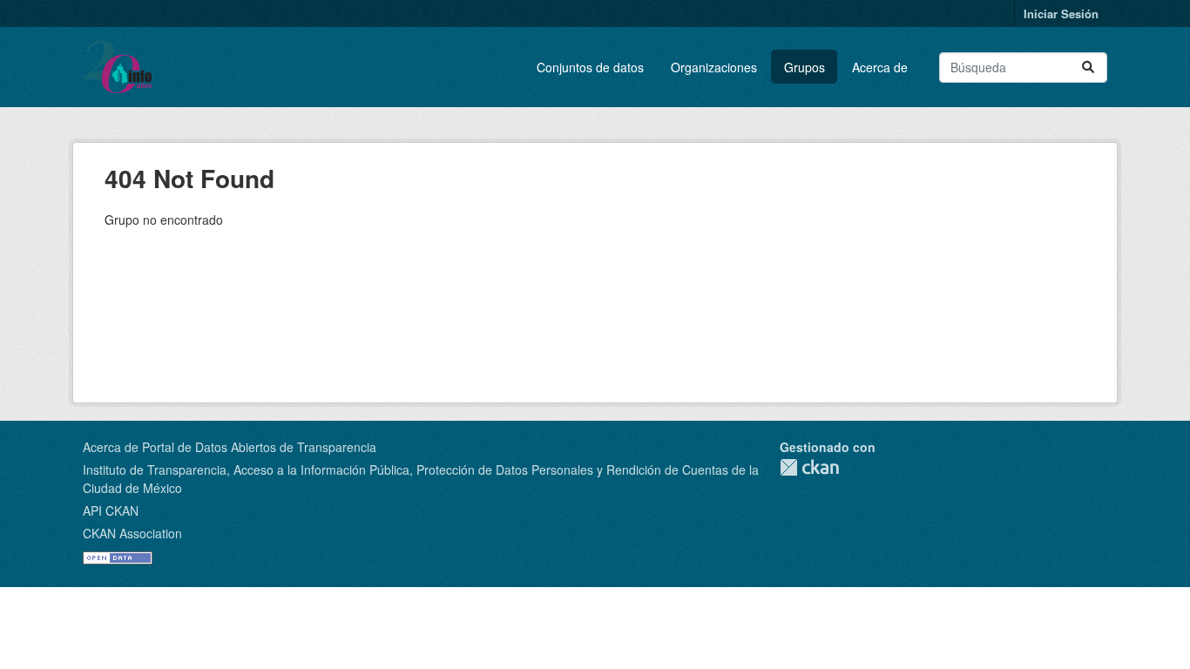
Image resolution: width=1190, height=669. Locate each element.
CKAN (809, 467)
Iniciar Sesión (1061, 13)
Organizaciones (714, 67)
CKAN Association (132, 533)
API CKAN (111, 510)
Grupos (804, 67)
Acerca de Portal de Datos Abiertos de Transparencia (229, 447)
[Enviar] (1088, 67)
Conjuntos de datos (590, 67)
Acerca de (880, 67)
